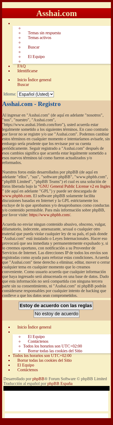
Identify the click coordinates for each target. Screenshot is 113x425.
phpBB (38, 378)
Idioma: (9, 94)
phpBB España (60, 383)
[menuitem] (42, 33)
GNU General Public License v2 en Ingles (75, 186)
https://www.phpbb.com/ (49, 215)
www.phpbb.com (16, 196)
